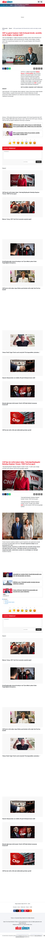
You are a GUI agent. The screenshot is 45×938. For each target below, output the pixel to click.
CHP (22, 505)
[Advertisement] (11, 78)
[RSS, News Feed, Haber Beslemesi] (30, 911)
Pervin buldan (29, 73)
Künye (19, 907)
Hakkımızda (23, 907)
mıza (41, 935)
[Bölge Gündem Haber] (7, 1)
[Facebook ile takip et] (14, 911)
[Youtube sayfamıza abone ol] (20, 911)
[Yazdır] (34, 68)
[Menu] (39, 2)
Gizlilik (31, 907)
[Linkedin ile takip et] (22, 911)
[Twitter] (5, 68)
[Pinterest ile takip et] (27, 911)
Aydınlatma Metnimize (20, 936)
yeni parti (6, 603)
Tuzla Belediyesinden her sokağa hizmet (21, 5)
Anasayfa (6, 28)
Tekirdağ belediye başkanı (9, 602)
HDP (35, 82)
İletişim (27, 907)
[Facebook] (3, 68)
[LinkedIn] (7, 68)
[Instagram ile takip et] (25, 911)
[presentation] (3, 5)
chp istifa (6, 600)
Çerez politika (37, 935)
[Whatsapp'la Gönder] (10, 68)
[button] (37, 68)
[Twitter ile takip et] (17, 911)
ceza (4, 594)
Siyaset (10, 28)
